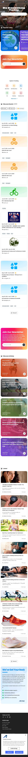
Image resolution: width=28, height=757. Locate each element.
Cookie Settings (14, 748)
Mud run (18, 18)
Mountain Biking (16, 21)
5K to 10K (4, 725)
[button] (10, 40)
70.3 (21, 93)
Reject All (9, 752)
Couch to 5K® (5, 724)
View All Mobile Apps (6, 729)
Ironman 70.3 (12, 18)
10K (9, 21)
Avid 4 (24, 18)
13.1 (14, 86)
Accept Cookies (19, 752)
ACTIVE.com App (6, 722)
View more (13, 98)
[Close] (25, 735)
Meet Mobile (5, 727)
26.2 (7, 86)
